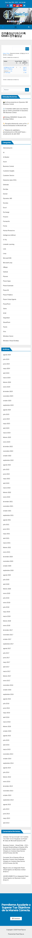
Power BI (6, 290)
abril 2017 (6, 667)
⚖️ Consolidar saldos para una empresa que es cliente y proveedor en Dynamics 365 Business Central (15, 110)
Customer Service (8, 175)
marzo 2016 (6, 722)
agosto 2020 (7, 575)
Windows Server (8, 336)
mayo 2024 (6, 368)
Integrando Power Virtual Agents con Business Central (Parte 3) (14, 869)
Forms (5, 226)
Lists (4, 249)
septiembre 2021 (8, 515)
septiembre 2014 (8, 763)
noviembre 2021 (8, 506)
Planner (5, 276)
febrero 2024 (7, 382)
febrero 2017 (7, 676)
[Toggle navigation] (15, 27)
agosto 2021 (7, 520)
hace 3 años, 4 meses (25, 69)
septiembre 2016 (8, 694)
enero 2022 (6, 497)
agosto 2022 (7, 465)
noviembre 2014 (8, 754)
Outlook (5, 272)
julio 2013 (6, 809)
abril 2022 (6, 483)
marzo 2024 (6, 377)
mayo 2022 (6, 478)
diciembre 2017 (8, 630)
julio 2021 (6, 524)
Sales (5, 308)
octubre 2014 (7, 758)
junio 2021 (6, 529)
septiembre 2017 (8, 644)
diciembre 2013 (8, 786)
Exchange (6, 212)
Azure (5, 161)
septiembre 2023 (8, 405)
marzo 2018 (6, 616)
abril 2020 (6, 584)
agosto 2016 (7, 699)
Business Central (8, 166)
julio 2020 (6, 579)
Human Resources (9, 230)
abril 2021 (6, 538)
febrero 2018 (7, 621)
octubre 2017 (7, 639)
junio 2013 (6, 813)
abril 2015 (6, 745)
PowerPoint (6, 304)
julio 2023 (6, 414)
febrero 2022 (7, 492)
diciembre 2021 (8, 501)
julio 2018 (6, 607)
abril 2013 (6, 823)
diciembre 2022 (8, 446)
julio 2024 (6, 359)
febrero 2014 (7, 777)
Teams (5, 327)
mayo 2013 (6, 818)
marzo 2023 (6, 432)
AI (3, 152)
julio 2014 (6, 772)
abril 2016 (6, 717)
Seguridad (6, 317)
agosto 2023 (7, 410)
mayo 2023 (6, 423)
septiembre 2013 (8, 800)
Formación (6, 221)
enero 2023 (6, 442)
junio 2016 (6, 708)
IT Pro (5, 239)
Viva (4, 331)
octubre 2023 (7, 400)
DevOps (5, 189)
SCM (4, 313)
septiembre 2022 (8, 460)
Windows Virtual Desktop (11, 340)
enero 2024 (6, 387)
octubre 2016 (7, 690)
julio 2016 (6, 703)
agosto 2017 (7, 648)
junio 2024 (6, 364)
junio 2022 (6, 474)
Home (4, 53)
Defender (6, 184)
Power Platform (8, 295)
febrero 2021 (7, 547)
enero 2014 (6, 781)
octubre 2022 (7, 455)
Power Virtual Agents (9, 299)
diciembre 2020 (8, 556)
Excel (5, 207)
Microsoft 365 (7, 258)
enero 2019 (6, 602)
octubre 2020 (7, 566)
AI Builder (6, 157)
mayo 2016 (6, 712)
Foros (8, 53)
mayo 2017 (6, 662)
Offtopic (5, 267)
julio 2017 (6, 653)
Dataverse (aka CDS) (9, 180)
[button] (29, 27)
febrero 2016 (7, 726)
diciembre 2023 (8, 391)
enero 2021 (6, 552)
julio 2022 (6, 469)
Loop (4, 253)
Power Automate (8, 285)
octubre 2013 (7, 795)
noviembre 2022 (8, 451)
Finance (5, 217)
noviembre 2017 (8, 634)
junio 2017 (6, 657)
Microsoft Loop (7, 262)
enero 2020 (6, 593)
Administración (7, 148)
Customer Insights (8, 171)
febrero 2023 (7, 437)
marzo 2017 (6, 671)
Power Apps (7, 72)
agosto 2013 (7, 804)
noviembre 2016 (8, 685)
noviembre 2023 (8, 396)
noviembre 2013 (8, 790)
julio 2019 (6, 598)
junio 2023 (6, 419)
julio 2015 (6, 740)
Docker (5, 194)
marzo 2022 (6, 488)
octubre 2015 (7, 731)
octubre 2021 (7, 511)
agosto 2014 (7, 768)
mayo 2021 (6, 533)
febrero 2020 (7, 589)
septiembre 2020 (8, 570)
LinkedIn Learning (8, 244)
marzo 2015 (6, 749)
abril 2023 (6, 428)
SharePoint (6, 322)
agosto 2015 (7, 735)
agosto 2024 (7, 354)
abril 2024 (6, 373)
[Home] (2, 27)
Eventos (5, 203)
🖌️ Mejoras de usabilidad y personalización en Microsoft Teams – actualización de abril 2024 (14, 132)
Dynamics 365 (7, 198)
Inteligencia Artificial (9, 235)
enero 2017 (6, 680)
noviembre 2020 (8, 561)
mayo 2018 (6, 611)
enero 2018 (6, 625)
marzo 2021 (6, 543)
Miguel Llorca (7, 868)
